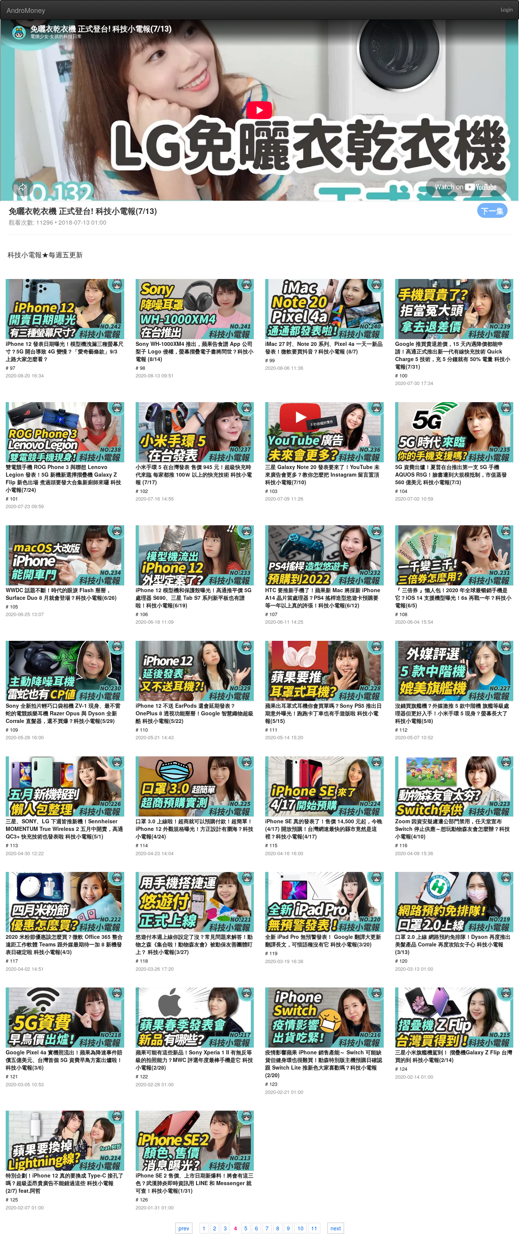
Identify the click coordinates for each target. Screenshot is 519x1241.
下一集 (492, 210)
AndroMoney (25, 10)
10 (300, 1228)
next (336, 1228)
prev (184, 1228)
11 (314, 1228)
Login (507, 10)
